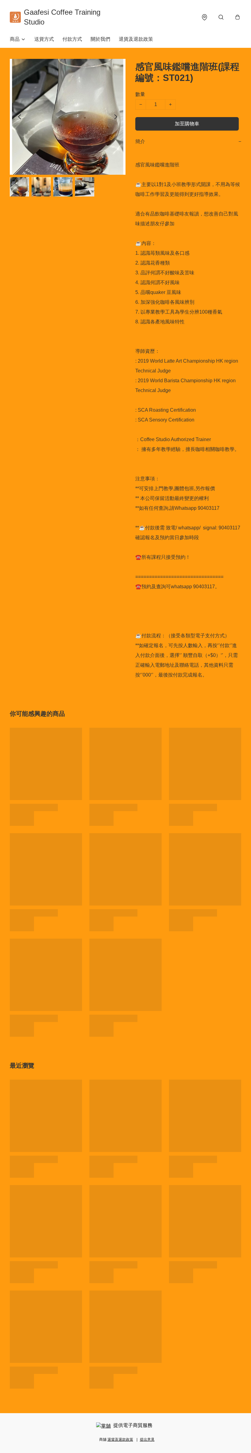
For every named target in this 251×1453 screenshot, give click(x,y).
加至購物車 (187, 123)
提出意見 (147, 1439)
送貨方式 (44, 39)
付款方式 (72, 39)
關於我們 (100, 39)
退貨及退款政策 (136, 39)
